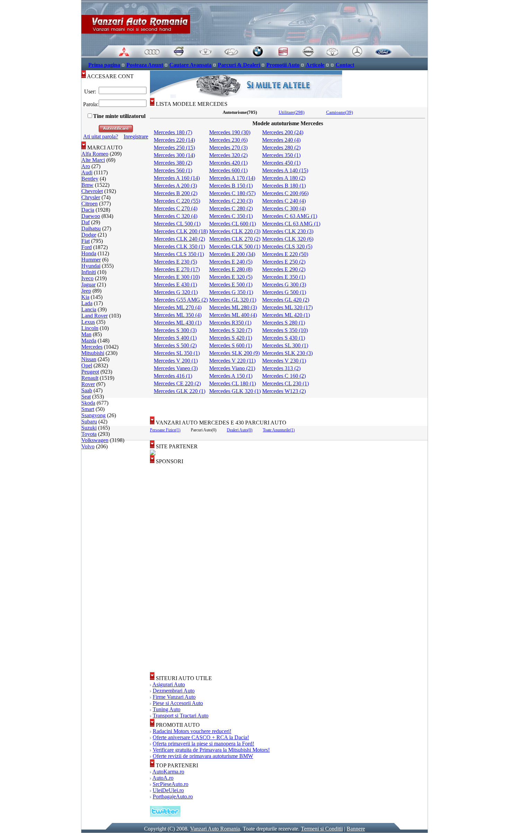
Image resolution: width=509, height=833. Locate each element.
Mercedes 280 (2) (281, 147)
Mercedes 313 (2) (281, 368)
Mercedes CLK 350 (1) (179, 246)
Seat (86, 397)
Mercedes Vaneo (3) (176, 368)
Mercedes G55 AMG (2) (181, 300)
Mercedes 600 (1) (228, 170)
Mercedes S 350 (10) (285, 330)
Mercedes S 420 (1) (230, 338)
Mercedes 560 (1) (173, 170)
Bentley (89, 179)
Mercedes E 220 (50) (285, 254)
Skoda (88, 403)
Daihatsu (91, 228)
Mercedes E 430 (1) (175, 284)
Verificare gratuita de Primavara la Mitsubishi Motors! (211, 750)
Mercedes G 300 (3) (284, 284)
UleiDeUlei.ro (168, 790)
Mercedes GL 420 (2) (285, 300)
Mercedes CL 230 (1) (285, 383)
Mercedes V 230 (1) (284, 361)
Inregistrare (136, 136)
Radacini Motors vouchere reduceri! (192, 731)
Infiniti (88, 272)
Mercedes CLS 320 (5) (287, 246)
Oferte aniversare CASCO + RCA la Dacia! (201, 737)
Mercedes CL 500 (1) (177, 224)
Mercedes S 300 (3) (175, 330)
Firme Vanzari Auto (174, 697)
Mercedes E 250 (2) (283, 262)
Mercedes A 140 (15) (285, 170)
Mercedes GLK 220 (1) (179, 391)
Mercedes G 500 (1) (284, 292)
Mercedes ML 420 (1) (286, 315)
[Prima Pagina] (254, 56)
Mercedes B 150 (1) (231, 186)
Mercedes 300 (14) (174, 155)
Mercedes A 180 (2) (283, 178)
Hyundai (90, 266)
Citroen (89, 204)
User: (90, 91)
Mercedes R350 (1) (230, 323)
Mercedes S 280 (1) (283, 323)
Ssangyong (93, 415)
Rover (88, 384)
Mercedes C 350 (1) (231, 216)
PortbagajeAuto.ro (173, 796)
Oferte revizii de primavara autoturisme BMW (203, 756)
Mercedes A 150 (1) (230, 376)
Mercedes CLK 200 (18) (181, 231)
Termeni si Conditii (322, 829)
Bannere (356, 829)
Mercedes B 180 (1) (284, 186)
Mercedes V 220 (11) (232, 361)
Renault (89, 378)
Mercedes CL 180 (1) (232, 383)
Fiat (85, 241)
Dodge (88, 235)
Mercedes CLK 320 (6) (287, 239)
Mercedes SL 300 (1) (285, 345)
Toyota (89, 434)
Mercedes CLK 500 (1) (234, 246)
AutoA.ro (162, 778)
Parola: (90, 104)
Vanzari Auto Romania (215, 829)
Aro (85, 166)
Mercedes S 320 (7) (230, 330)
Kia (85, 297)
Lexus (88, 322)
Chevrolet (92, 191)
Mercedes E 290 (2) (283, 269)
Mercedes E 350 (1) (283, 277)
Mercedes (91, 347)
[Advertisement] (289, 404)
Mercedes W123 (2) (284, 391)
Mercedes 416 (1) (173, 376)
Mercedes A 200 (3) (175, 186)
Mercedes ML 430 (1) (178, 323)
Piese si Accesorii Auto (178, 703)
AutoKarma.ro (168, 772)
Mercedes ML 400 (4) (233, 315)
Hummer (91, 260)
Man (86, 334)
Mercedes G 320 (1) (176, 292)
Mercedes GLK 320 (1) (235, 391)
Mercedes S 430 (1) (283, 338)
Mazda (88, 341)
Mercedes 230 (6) (228, 140)
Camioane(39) (339, 112)
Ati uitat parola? (100, 136)
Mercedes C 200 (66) (285, 193)
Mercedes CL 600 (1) (232, 224)
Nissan (88, 359)
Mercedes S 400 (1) (175, 338)
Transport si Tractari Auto (180, 715)
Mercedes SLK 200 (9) (234, 353)
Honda (88, 253)
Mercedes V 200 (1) (176, 361)
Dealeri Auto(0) (239, 430)
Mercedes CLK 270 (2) (234, 239)
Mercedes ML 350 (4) (178, 315)
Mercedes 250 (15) (174, 147)
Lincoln (89, 328)
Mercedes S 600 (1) (230, 345)
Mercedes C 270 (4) (175, 208)
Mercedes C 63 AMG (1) (289, 216)
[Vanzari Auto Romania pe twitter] (165, 815)
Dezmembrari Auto (174, 691)
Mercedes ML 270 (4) (178, 307)
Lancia (88, 309)
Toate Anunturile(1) (279, 430)
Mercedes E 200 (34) (232, 254)
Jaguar (88, 284)
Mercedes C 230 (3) (231, 201)
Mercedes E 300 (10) (177, 277)
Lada (86, 303)
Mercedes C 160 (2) (284, 376)
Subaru (89, 421)
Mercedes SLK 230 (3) (287, 353)
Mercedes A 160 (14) (177, 178)
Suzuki (89, 428)
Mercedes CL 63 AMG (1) (291, 224)
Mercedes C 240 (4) (284, 201)
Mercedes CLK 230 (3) (287, 231)
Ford (86, 247)
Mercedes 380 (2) (173, 163)
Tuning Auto (166, 709)
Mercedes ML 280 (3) (233, 307)
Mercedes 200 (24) (282, 132)
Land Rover (94, 316)
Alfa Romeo (94, 154)
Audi (86, 172)
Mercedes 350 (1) (281, 155)
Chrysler (90, 197)
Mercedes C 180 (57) (232, 193)
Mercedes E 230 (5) (175, 262)
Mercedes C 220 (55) (177, 201)
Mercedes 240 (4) (281, 140)
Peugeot (90, 372)
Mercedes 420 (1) (228, 163)
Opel (86, 365)
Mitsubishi (92, 353)
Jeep (86, 291)
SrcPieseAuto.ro (170, 784)
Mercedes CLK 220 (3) (234, 231)
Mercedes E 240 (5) (230, 262)
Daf (85, 222)
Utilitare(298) (291, 112)
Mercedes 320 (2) (228, 155)
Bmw (87, 185)
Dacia (87, 210)
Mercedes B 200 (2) (175, 193)
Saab (86, 390)
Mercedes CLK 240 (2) (179, 239)
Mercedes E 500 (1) (230, 284)
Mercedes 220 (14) (174, 140)
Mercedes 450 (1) (281, 163)
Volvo (88, 446)
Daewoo (90, 216)
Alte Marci (93, 160)
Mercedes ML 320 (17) (287, 307)
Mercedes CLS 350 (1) (179, 254)
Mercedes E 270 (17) (177, 269)
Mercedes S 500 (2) (175, 345)
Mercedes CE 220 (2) (177, 383)
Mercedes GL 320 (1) (232, 300)
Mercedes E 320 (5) (230, 277)
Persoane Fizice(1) (165, 430)
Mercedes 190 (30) (229, 132)
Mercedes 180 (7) (173, 132)
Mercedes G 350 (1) (231, 292)
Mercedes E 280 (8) (230, 269)
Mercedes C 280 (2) (231, 208)
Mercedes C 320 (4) (175, 216)
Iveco (87, 278)
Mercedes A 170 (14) (232, 178)
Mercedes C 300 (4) (284, 208)
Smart (87, 409)
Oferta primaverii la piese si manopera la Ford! (203, 744)
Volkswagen (94, 440)
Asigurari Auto (168, 684)
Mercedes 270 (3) (228, 147)
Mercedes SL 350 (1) (177, 353)
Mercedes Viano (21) (232, 368)
